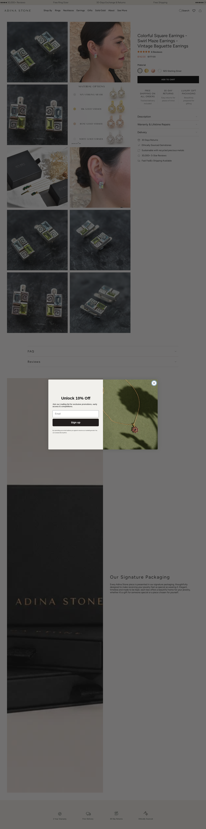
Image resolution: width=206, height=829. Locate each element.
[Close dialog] (154, 383)
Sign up (75, 422)
